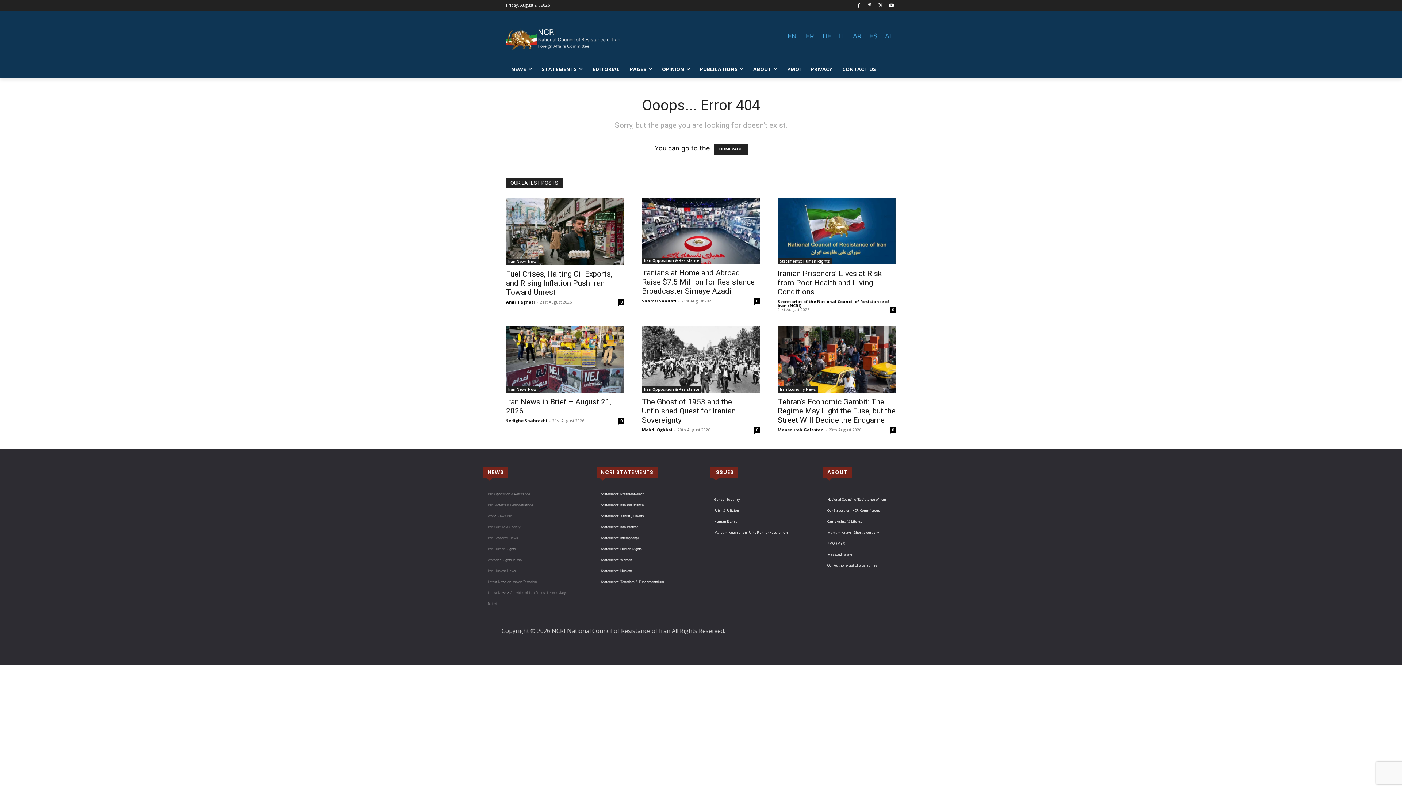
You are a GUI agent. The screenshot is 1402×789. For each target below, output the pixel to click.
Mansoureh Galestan (801, 429)
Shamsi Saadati (659, 301)
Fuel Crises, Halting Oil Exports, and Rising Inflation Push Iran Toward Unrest (559, 283)
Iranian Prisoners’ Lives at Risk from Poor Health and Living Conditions (830, 282)
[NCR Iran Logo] (564, 39)
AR (857, 36)
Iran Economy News (798, 389)
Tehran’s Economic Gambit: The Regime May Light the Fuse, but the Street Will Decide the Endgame (837, 410)
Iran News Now (522, 261)
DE (827, 36)
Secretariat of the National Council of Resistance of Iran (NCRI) (833, 303)
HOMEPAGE (730, 149)
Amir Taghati (520, 302)
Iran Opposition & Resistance (671, 260)
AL (889, 36)
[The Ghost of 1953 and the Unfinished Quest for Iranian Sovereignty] (701, 359)
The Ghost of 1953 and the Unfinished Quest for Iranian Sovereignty (689, 410)
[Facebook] (858, 5)
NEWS (496, 472)
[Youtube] (891, 5)
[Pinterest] (869, 5)
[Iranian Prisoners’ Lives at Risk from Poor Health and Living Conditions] (837, 231)
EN (792, 36)
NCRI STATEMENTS (627, 472)
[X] (880, 5)
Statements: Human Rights (805, 261)
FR (810, 36)
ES (873, 36)
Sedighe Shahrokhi (526, 420)
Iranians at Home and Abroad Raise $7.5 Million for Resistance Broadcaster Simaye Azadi (698, 282)
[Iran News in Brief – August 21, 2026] (565, 359)
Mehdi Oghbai (657, 429)
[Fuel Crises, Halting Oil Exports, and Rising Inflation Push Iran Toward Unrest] (565, 231)
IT (842, 36)
